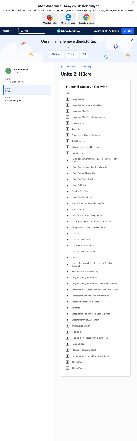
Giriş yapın (114, 31)
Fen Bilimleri (71, 67)
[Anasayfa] (62, 67)
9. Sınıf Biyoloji (85, 67)
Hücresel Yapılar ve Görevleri (86, 87)
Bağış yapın (99, 31)
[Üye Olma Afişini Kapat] (132, 40)
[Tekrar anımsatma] (133, 2)
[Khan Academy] (68, 31)
